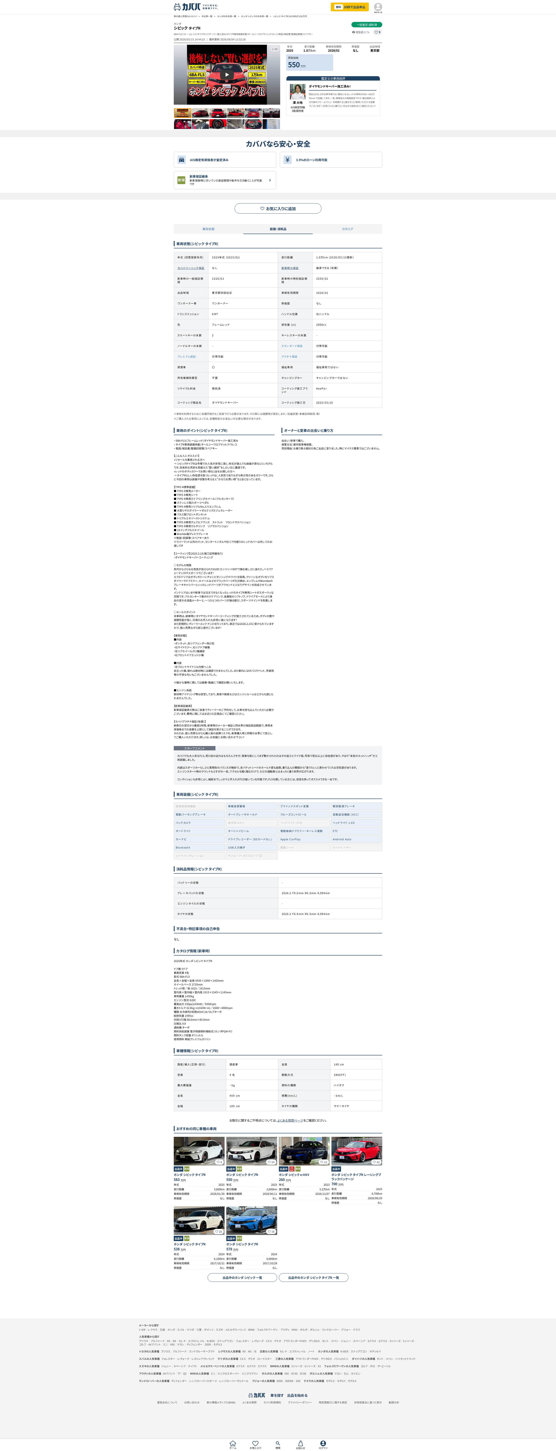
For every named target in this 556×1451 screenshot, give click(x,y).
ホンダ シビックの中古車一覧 (254, 16)
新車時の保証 (290, 268)
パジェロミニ (341, 1358)
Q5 (185, 1373)
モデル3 (217, 1344)
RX (168, 1341)
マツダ (190, 1329)
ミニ (165, 1344)
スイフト (192, 1366)
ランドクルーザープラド (202, 1351)
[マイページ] (378, 7)
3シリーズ (395, 1341)
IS (255, 1351)
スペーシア (359, 1341)
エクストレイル (196, 1341)
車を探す (277, 1395)
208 (298, 1381)
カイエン (356, 1373)
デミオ (277, 1341)
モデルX (352, 1381)
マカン (180, 1344)
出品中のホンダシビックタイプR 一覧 (313, 1277)
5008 (208, 1344)
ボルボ (304, 1329)
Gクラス (383, 1341)
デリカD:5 (314, 1341)
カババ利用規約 (272, 1402)
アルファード (158, 1341)
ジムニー (346, 1341)
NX (174, 1341)
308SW (289, 1381)
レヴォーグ (258, 1341)
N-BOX (211, 1341)
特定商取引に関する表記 (333, 1402)
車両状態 (208, 229)
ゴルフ (142, 1344)
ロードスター (264, 1358)
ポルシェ (314, 1329)
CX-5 (269, 1341)
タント (325, 1341)
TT (179, 1373)
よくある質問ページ (290, 1120)
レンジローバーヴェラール (233, 1381)
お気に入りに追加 (281, 208)
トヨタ (142, 1329)
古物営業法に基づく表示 (368, 1402)
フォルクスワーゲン (267, 1329)
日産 (162, 1329)
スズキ (219, 1329)
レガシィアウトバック (203, 1358)
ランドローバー (330, 1329)
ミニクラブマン (250, 1373)
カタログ (347, 229)
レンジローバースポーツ (203, 1381)
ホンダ (171, 1329)
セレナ (182, 1341)
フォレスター (243, 1341)
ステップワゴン (225, 1341)
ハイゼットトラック (405, 1358)
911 (346, 1373)
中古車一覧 (207, 16)
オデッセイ (375, 1351)
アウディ (284, 1329)
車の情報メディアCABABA (221, 1402)
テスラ (356, 1329)
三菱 (199, 1329)
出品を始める (297, 1395)
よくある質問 (249, 1402)
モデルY (341, 1381)
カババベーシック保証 (190, 268)
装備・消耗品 (278, 229)
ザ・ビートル (384, 1366)
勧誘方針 (394, 1402)
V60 (172, 1344)
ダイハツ (208, 1329)
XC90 (303, 1373)
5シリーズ (408, 1341)
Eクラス (262, 1366)
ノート (311, 1351)
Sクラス (372, 1341)
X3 (319, 1366)
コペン (334, 1341)
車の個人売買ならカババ (185, 16)
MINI (295, 1329)
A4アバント (154, 1344)
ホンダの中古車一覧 (226, 16)
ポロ (372, 1366)
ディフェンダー (194, 1344)
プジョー (346, 1329)
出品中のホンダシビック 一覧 (242, 1277)
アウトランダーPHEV (294, 1341)
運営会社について (167, 1402)
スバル (180, 1329)
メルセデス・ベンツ (235, 1329)
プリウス (143, 1341)
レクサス (152, 1329)
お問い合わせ (192, 1402)
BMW (251, 1329)
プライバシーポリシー (300, 1402)
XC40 (294, 1373)
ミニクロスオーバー (229, 1373)
